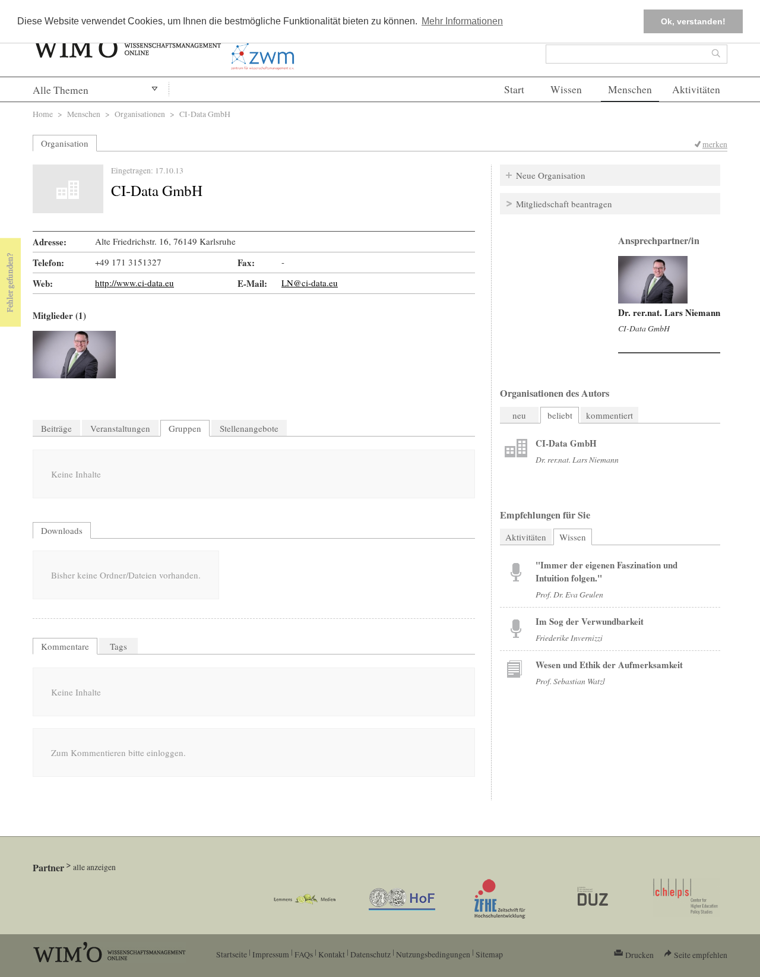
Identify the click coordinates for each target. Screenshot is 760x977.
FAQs (303, 954)
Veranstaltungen (120, 428)
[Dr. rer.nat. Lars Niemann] (74, 354)
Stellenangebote (249, 428)
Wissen (566, 89)
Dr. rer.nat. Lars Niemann (669, 312)
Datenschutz (370, 954)
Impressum (270, 954)
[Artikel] (516, 450)
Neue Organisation (550, 175)
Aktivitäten (696, 89)
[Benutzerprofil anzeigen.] (653, 279)
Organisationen (140, 113)
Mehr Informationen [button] (462, 21)
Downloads (62, 530)
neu (519, 415)
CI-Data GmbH (644, 328)
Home (43, 113)
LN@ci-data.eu (309, 283)
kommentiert (609, 415)
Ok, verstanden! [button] (693, 21)
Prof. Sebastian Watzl (570, 681)
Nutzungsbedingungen (433, 954)
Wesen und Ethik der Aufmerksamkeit (609, 664)
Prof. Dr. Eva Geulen (569, 594)
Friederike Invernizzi (569, 637)
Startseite (231, 954)
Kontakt (331, 954)
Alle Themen (60, 90)
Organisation (64, 143)
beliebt (559, 415)
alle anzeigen (94, 866)
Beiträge (56, 428)
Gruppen (185, 428)
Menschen (630, 89)
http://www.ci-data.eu (134, 283)
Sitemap (489, 954)
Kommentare (65, 646)
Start (514, 89)
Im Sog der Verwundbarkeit (590, 621)
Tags (118, 646)
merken (714, 144)
